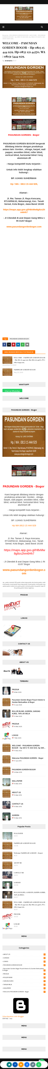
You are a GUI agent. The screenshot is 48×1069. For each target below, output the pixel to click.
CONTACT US (17, 804)
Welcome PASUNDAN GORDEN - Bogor (27, 758)
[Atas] (15, 1064)
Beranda (5, 35)
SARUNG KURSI (24, 981)
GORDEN (15, 815)
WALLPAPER (17, 781)
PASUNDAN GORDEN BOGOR (18, 35)
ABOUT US (16, 792)
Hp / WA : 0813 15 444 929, (24, 184)
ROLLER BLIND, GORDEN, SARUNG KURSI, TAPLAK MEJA (26, 712)
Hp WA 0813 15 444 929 (24, 525)
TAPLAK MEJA (24, 984)
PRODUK (15, 689)
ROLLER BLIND (24, 977)
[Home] (9, 1064)
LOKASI (15, 735)
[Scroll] (21, 1064)
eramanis (8, 61)
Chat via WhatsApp (12, 391)
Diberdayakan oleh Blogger (13, 1016)
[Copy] (32, 1064)
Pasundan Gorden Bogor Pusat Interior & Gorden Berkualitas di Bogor (28, 701)
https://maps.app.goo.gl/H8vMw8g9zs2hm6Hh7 (24, 551)
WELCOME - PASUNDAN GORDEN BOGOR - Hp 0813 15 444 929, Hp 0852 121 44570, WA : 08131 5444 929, (29, 359)
